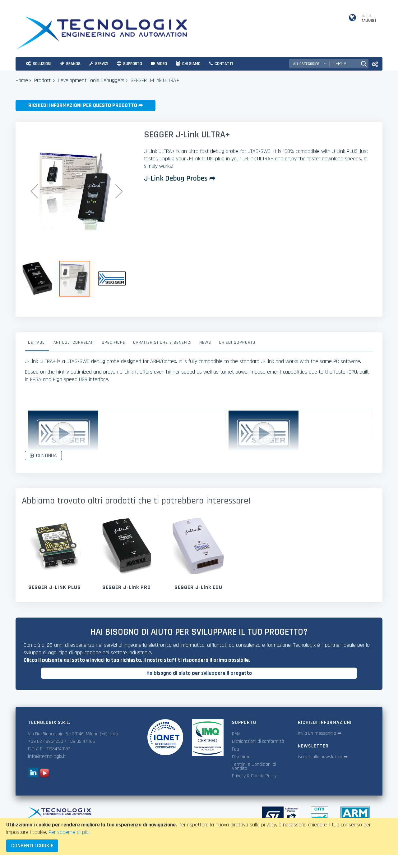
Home (22, 80)
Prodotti (43, 80)
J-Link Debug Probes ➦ (179, 178)
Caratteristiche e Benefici (162, 342)
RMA (236, 734)
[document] (199, 836)
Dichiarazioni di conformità (258, 741)
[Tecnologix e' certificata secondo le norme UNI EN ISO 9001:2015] (165, 737)
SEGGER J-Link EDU (198, 587)
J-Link (267, 361)
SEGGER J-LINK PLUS (54, 587)
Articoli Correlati (73, 342)
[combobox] (344, 63)
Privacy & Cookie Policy (254, 776)
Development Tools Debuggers (91, 80)
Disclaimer (242, 757)
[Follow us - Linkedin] (33, 775)
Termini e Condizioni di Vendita (254, 766)
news (205, 342)
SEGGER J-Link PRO (126, 587)
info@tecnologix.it (47, 756)
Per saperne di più (69, 832)
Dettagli (37, 342)
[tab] (37, 344)
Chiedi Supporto (237, 342)
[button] (34, 191)
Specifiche (113, 342)
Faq (235, 749)
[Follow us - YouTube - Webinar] (44, 775)
